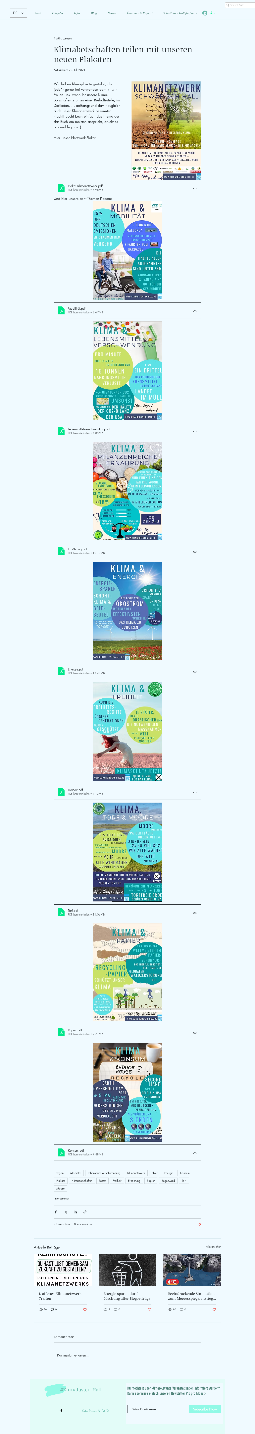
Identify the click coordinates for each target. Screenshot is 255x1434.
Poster (102, 1181)
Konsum (185, 1173)
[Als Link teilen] (85, 1212)
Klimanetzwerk (136, 1173)
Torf (184, 1181)
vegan (60, 1173)
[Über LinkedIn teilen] (75, 1212)
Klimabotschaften (82, 1181)
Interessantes (62, 1198)
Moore (60, 1188)
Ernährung (134, 1181)
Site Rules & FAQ (95, 1410)
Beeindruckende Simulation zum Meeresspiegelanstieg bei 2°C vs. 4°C (191, 1296)
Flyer (155, 1173)
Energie (168, 1173)
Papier (151, 1181)
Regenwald (168, 1181)
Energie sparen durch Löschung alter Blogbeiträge (127, 1296)
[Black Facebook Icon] (61, 1410)
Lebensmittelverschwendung (104, 1173)
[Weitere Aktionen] (198, 38)
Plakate (60, 1181)
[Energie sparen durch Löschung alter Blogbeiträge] (127, 1270)
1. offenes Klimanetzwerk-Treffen (61, 1296)
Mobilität (75, 1173)
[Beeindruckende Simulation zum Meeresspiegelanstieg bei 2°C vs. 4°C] (192, 1270)
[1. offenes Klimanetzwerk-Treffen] (63, 1270)
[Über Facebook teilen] (56, 1212)
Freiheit (117, 1181)
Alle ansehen (213, 1246)
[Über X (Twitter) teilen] (65, 1212)
